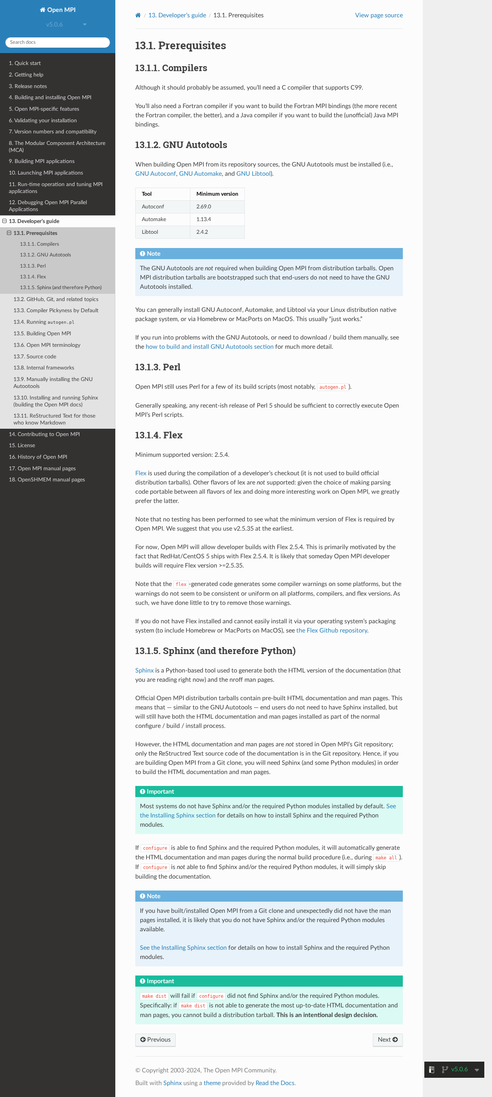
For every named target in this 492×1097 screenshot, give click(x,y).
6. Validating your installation (43, 120)
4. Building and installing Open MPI (50, 97)
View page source (379, 15)
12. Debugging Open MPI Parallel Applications (48, 206)
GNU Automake (200, 174)
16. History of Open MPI (38, 457)
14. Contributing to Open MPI (44, 434)
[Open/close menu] (4, 221)
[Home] (138, 15)
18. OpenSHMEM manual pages (47, 480)
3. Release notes (28, 86)
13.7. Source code (34, 357)
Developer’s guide (177, 15)
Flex (140, 473)
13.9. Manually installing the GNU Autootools (53, 382)
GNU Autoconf (155, 174)
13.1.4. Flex (33, 277)
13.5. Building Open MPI (42, 333)
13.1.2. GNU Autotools (45, 255)
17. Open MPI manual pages (42, 468)
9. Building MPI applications (42, 161)
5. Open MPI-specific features (44, 109)
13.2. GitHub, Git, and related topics (55, 299)
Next (385, 1040)
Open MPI (61, 10)
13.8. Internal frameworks (43, 368)
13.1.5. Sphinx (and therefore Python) (60, 287)
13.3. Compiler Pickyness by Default (55, 310)
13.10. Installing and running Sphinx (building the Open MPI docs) (55, 401)
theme (212, 1083)
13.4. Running (44, 322)
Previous (158, 1040)
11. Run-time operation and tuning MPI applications (56, 187)
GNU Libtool (253, 174)
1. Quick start (25, 63)
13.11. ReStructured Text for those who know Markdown (54, 419)
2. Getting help (26, 75)
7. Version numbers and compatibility (52, 132)
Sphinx (144, 671)
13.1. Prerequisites (35, 233)
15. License (22, 445)
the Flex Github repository (331, 631)
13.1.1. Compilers (39, 244)
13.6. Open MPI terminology (46, 345)
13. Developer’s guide (34, 221)
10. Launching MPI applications (46, 173)
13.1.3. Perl (33, 266)
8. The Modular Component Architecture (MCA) (57, 146)
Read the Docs (275, 1083)
